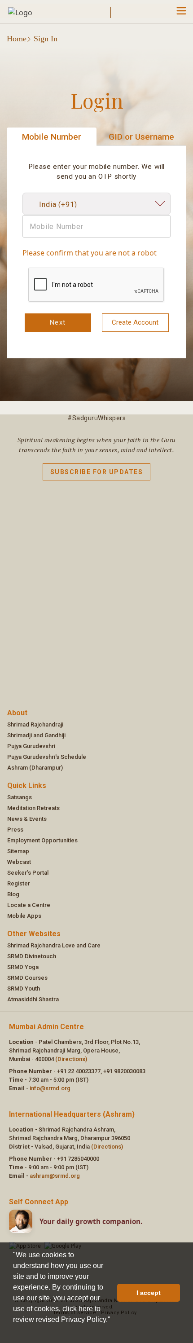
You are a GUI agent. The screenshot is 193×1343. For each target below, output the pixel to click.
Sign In (45, 38)
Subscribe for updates (96, 472)
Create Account (135, 322)
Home (16, 38)
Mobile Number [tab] (51, 137)
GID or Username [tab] (141, 137)
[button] (14, 1331)
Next (58, 322)
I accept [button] (148, 1292)
